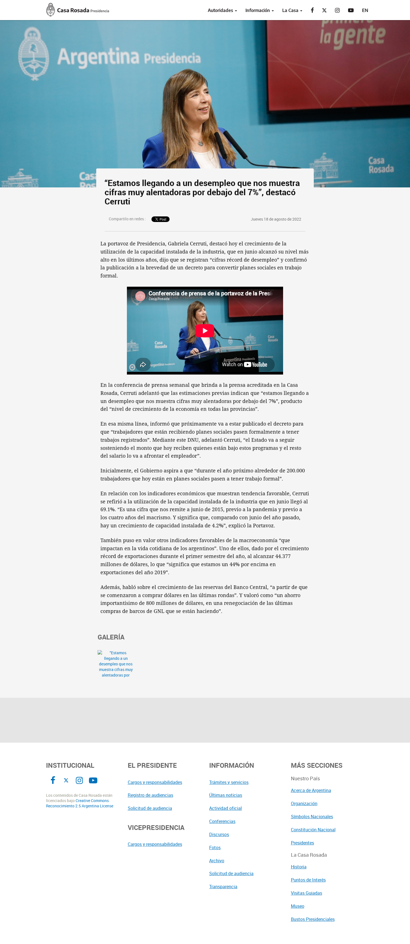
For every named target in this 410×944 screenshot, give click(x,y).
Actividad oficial (225, 808)
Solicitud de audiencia (150, 808)
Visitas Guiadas (306, 893)
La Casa (291, 10)
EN (365, 10)
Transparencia (223, 886)
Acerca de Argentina (311, 790)
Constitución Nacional (313, 830)
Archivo (216, 861)
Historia (299, 867)
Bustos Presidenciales (313, 919)
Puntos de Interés (308, 880)
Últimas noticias (225, 795)
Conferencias (222, 821)
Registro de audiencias (150, 795)
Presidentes (302, 843)
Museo (297, 906)
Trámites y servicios (229, 782)
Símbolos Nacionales (312, 816)
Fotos (215, 847)
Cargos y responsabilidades (155, 782)
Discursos (219, 834)
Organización (304, 803)
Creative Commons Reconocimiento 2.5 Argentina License (79, 803)
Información (258, 10)
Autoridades (221, 10)
